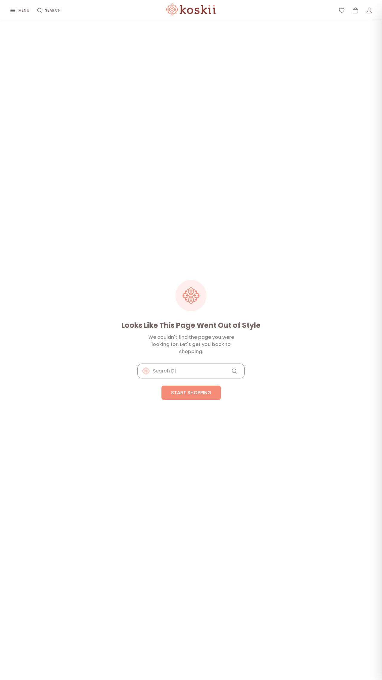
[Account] (369, 10)
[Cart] (355, 10)
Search (53, 10)
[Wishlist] (341, 10)
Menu (24, 10)
